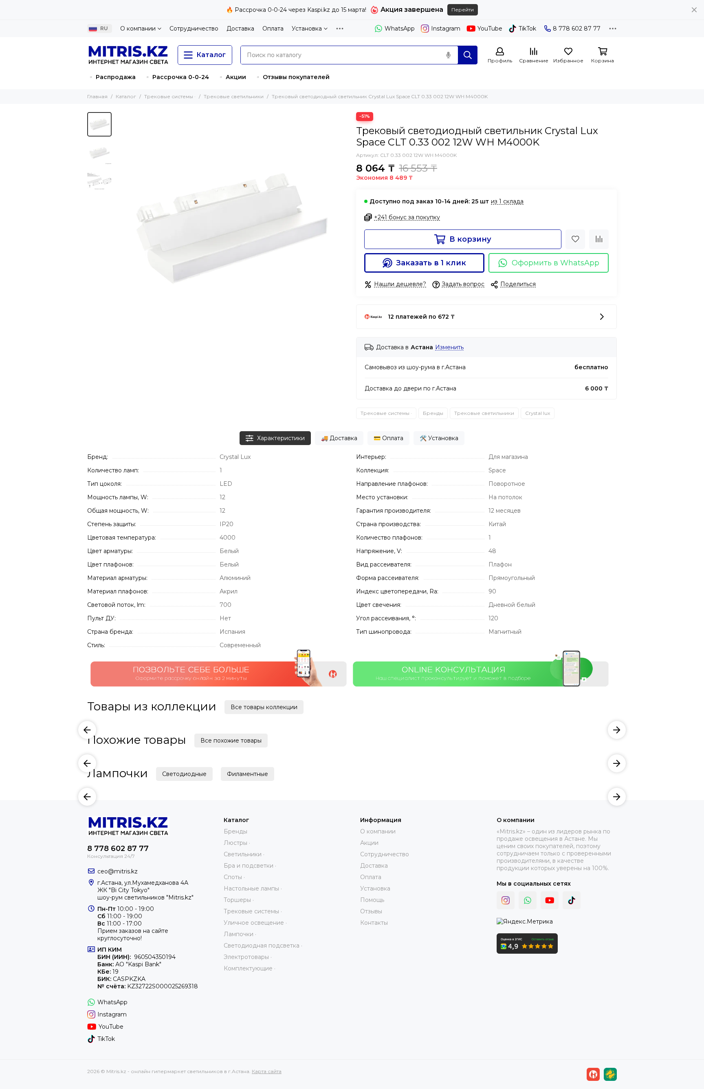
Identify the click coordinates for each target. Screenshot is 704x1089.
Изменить (449, 347)
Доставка (240, 28)
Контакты (374, 922)
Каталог (126, 96)
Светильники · (244, 854)
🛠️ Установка (439, 438)
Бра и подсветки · (250, 865)
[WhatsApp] (528, 900)
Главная (97, 96)
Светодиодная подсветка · (263, 945)
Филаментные (247, 774)
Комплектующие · (249, 968)
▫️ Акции (231, 77)
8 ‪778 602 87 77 (577, 28)
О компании (138, 28)
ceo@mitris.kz (117, 871)
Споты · (234, 877)
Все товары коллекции (264, 707)
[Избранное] (575, 239)
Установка (307, 28)
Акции (369, 843)
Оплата (273, 28)
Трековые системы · (170, 96)
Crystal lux (537, 413)
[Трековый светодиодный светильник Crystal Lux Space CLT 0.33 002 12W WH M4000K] (232, 228)
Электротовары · (248, 957)
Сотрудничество (193, 28)
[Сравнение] (599, 239)
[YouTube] (550, 900)
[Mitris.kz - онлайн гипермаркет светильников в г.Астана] (128, 55)
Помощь (372, 900)
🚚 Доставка (339, 438)
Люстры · (237, 843)
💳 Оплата (388, 438)
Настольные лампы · (253, 888)
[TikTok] (572, 900)
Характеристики (281, 438)
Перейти (462, 10)
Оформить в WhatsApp (555, 262)
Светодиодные (184, 774)
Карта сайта (267, 1071)
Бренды (433, 413)
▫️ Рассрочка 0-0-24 (176, 77)
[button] (120, 228)
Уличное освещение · (255, 922)
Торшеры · (239, 900)
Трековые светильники (234, 96)
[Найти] (467, 55)
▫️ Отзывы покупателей (292, 77)
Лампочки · (240, 934)
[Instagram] (506, 900)
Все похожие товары (231, 740)
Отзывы (371, 911)
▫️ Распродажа (111, 77)
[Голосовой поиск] (448, 55)
